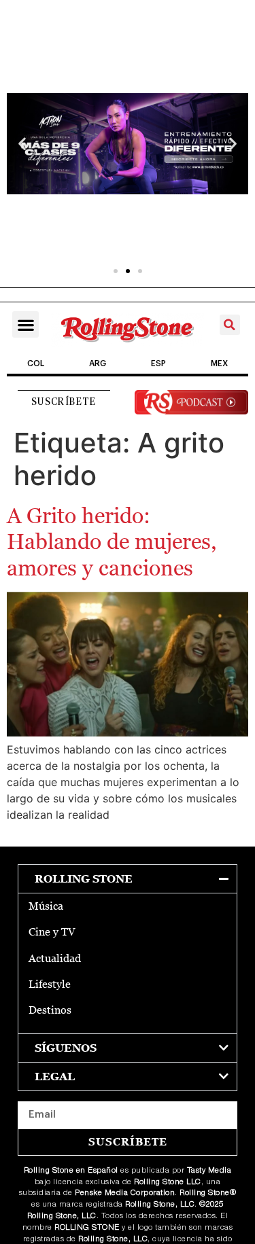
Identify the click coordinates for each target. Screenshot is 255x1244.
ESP (158, 363)
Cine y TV (52, 931)
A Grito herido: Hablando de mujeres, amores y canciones (112, 541)
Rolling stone (84, 878)
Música (46, 906)
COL (35, 363)
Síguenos (66, 1048)
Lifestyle (50, 984)
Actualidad (55, 958)
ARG (97, 363)
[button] (22, 143)
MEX (219, 363)
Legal (55, 1076)
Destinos (50, 1009)
